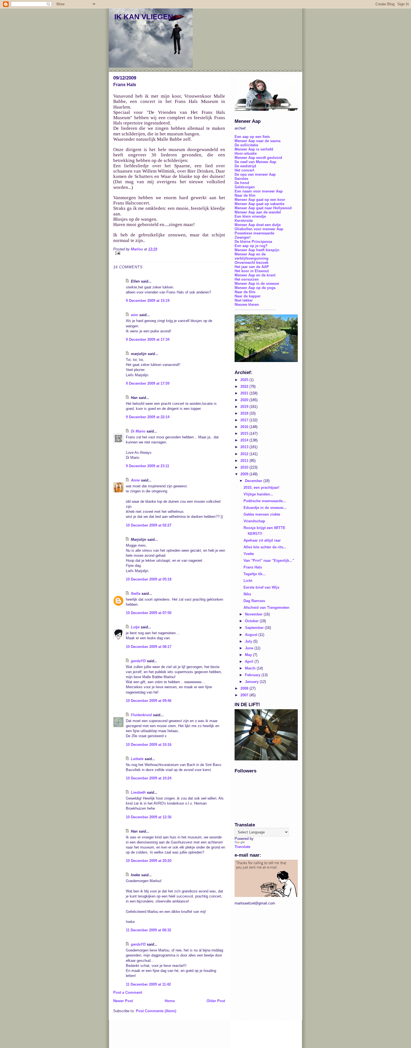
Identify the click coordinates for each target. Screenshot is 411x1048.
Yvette (249, 554)
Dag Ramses (254, 601)
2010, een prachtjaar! (261, 487)
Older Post (216, 1001)
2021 (244, 393)
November (254, 614)
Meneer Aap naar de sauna (257, 141)
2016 (244, 427)
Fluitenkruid (141, 715)
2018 (244, 413)
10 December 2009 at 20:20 (148, 861)
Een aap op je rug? (251, 246)
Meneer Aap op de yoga (255, 288)
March (251, 668)
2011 (244, 461)
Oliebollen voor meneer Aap (259, 229)
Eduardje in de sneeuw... (265, 508)
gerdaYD (138, 661)
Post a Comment (127, 992)
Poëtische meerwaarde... (265, 501)
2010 (244, 467)
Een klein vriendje (250, 216)
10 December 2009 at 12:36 (148, 817)
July (249, 641)
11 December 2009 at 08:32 (148, 930)
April (249, 661)
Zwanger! (243, 237)
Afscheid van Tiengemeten (266, 607)
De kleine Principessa (253, 241)
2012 (244, 454)
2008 (244, 688)
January (252, 682)
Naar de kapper (248, 296)
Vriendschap (254, 521)
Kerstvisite (244, 220)
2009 (244, 474)
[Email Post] (169, 253)
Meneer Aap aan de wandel (258, 212)
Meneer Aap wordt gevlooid (258, 158)
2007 (244, 695)
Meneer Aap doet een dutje (258, 225)
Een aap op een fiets (252, 137)
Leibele (137, 759)
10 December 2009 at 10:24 (148, 778)
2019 (244, 407)
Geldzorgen (245, 187)
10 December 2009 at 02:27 (148, 525)
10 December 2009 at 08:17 (148, 647)
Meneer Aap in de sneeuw (257, 283)
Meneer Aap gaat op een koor (260, 200)
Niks (247, 594)
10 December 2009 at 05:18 (148, 579)
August (251, 635)
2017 (244, 420)
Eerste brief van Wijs (261, 587)
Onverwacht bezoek (251, 262)
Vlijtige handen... (258, 494)
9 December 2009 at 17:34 (147, 339)
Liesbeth (138, 792)
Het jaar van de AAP (252, 267)
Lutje (135, 627)
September (255, 628)
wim (134, 315)
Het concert (244, 170)
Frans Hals (253, 567)
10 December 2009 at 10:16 (148, 744)
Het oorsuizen (247, 279)
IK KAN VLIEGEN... (146, 17)
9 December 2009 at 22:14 (147, 417)
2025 (244, 380)
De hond (242, 183)
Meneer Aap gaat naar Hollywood (263, 208)
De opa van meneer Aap (255, 174)
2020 (244, 400)
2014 (244, 440)
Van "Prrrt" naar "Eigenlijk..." (269, 560)
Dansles (241, 179)
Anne (135, 480)
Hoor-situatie (246, 153)
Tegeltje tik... (255, 574)
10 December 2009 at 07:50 (148, 613)
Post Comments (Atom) (156, 1011)
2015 (244, 433)
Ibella (135, 593)
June (249, 648)
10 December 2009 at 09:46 (148, 701)
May (249, 655)
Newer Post (123, 1001)
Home (170, 1001)
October (252, 621)
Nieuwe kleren (247, 304)
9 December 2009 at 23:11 (147, 466)
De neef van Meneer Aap (255, 162)
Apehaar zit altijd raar (262, 540)
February (253, 675)
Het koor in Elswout (252, 271)
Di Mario (138, 431)
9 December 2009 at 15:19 (147, 301)
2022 (244, 386)
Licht (248, 581)
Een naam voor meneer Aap (259, 191)
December (254, 481)
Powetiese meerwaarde (254, 233)
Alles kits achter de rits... (265, 547)
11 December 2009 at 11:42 (148, 984)
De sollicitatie (246, 145)
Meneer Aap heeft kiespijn (257, 250)
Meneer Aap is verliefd (254, 149)
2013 (244, 447)
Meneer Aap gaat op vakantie (259, 204)
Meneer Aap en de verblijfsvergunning (251, 256)
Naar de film (245, 195)
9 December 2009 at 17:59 (147, 383)
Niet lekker (244, 300)
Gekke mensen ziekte (262, 514)
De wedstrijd (245, 166)
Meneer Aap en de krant (255, 275)
